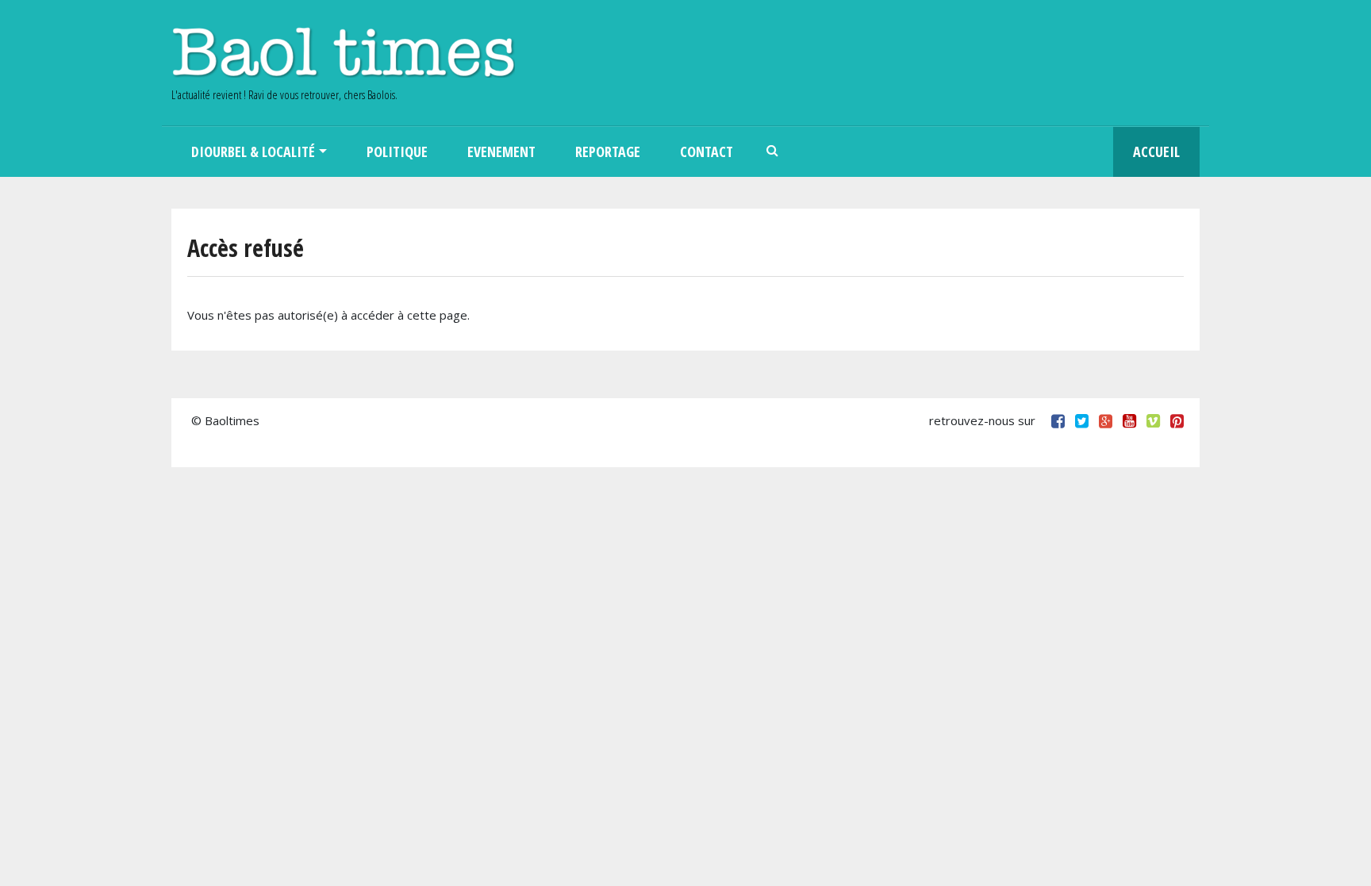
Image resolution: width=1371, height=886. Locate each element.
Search (773, 152)
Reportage (607, 151)
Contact (706, 151)
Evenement (501, 151)
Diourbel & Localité (253, 151)
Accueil (1156, 151)
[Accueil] (343, 52)
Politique (397, 151)
